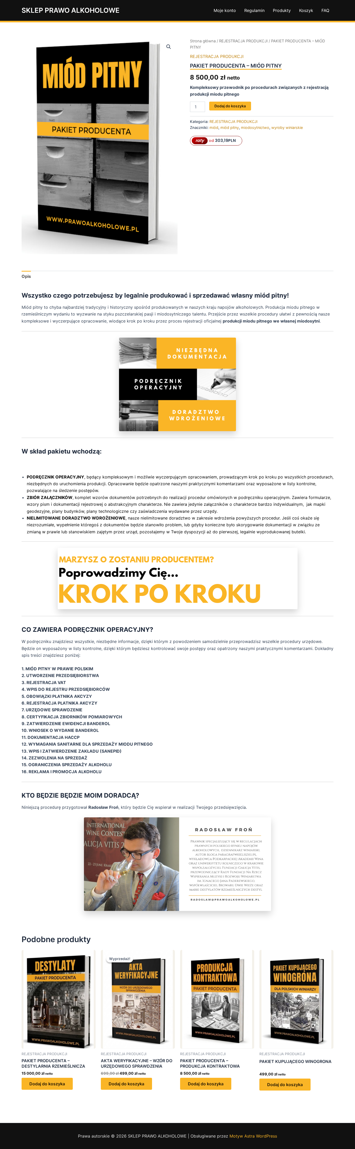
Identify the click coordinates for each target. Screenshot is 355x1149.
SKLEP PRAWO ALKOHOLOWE (71, 10)
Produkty (282, 10)
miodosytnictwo (255, 127)
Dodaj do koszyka (230, 106)
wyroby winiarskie (287, 127)
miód (213, 127)
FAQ (325, 10)
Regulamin (254, 10)
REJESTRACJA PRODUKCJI (243, 41)
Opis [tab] (26, 276)
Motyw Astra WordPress (253, 1136)
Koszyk (306, 10)
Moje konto (225, 10)
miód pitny (229, 127)
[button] (168, 46)
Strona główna (203, 41)
